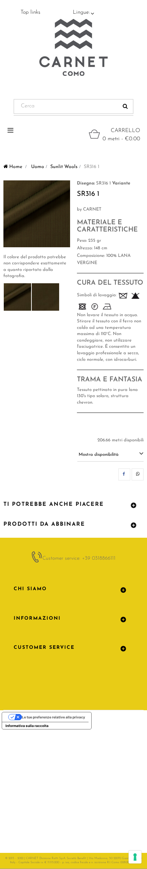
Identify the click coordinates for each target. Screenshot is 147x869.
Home (15, 166)
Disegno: (86, 183)
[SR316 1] (17, 297)
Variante (121, 183)
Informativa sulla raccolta (27, 726)
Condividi (124, 474)
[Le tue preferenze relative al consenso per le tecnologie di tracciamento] (135, 857)
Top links (30, 12)
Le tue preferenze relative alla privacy (53, 717)
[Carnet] (73, 47)
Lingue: (81, 12)
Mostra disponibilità (99, 454)
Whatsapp (138, 474)
